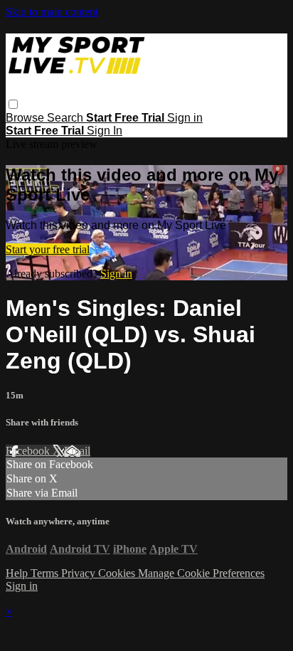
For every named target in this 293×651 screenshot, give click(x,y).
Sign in (185, 118)
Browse (26, 118)
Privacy (79, 573)
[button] (13, 104)
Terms (46, 573)
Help (18, 573)
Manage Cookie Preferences (201, 573)
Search (66, 118)
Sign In (104, 131)
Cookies (118, 573)
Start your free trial (48, 249)
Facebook (29, 451)
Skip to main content (52, 12)
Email (77, 451)
